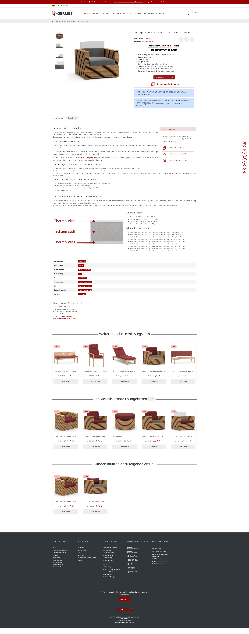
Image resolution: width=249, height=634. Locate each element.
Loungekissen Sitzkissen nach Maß (183, 436)
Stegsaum (82, 261)
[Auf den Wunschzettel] (181, 39)
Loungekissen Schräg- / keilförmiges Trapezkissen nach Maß (153, 436)
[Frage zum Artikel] (192, 39)
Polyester (82, 294)
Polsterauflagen (91, 13)
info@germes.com (65, 316)
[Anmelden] (191, 13)
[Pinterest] (64, 5)
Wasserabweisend (85, 286)
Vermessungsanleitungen (179, 160)
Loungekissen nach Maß (95, 436)
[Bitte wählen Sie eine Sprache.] (53, 6)
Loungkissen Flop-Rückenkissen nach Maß (95, 501)
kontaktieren (140, 105)
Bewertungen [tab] (72, 118)
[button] (59, 35)
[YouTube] (61, 5)
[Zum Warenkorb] (195, 13)
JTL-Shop (128, 620)
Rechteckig (82, 278)
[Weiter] (153, 399)
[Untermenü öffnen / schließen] (96, 547)
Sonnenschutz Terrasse (113, 13)
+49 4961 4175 (162, 559)
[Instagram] (67, 5)
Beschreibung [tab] (58, 118)
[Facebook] (58, 5)
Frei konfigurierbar (85, 282)
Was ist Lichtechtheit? (178, 154)
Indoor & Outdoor (85, 290)
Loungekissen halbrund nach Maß (66, 436)
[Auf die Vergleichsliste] (186, 39)
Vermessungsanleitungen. (145, 102)
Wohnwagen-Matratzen (154, 13)
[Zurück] (149, 399)
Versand (137, 617)
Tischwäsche (134, 13)
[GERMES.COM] (62, 13)
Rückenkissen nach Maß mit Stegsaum (183, 371)
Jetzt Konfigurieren (164, 77)
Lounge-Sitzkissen (148, 41)
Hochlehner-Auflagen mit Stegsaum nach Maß (95, 371)
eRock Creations (129, 622)
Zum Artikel (66, 381)
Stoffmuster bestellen (177, 147)
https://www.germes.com (66, 318)
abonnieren (124, 599)
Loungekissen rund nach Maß (124, 436)
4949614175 (163, 563)
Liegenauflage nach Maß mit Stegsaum (124, 371)
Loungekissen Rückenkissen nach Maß (153, 371)
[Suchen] (187, 13)
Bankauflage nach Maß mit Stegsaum (66, 371)
